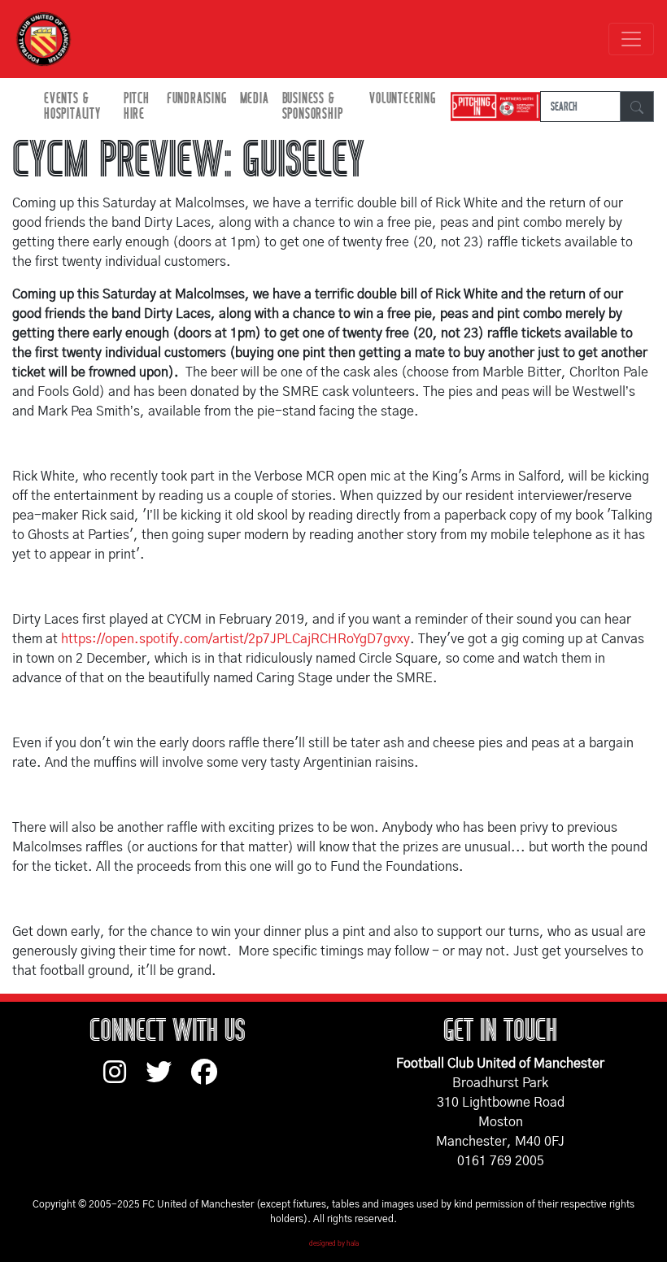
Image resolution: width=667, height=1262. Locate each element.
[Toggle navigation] (631, 39)
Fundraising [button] (197, 99)
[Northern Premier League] (491, 107)
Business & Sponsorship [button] (312, 106)
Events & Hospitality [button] (72, 106)
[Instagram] (124, 1079)
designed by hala (334, 1244)
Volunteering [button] (402, 99)
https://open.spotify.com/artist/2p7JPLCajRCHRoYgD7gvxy (235, 639)
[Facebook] (210, 1079)
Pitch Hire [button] (137, 106)
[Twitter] (168, 1079)
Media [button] (254, 99)
